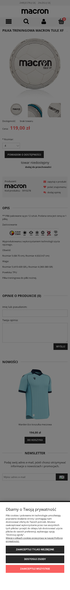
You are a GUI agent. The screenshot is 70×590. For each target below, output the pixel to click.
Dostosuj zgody (35, 559)
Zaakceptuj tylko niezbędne (35, 549)
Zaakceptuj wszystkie (35, 568)
